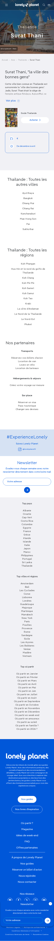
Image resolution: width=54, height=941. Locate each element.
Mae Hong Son (28, 219)
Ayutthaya (28, 193)
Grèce (27, 535)
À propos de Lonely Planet (27, 857)
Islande (27, 542)
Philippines (27, 555)
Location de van (27, 361)
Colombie (27, 524)
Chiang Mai (28, 203)
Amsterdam (27, 584)
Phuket (28, 324)
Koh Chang (28, 278)
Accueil (5, 60)
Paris (27, 622)
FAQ (27, 841)
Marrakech (27, 615)
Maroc (27, 552)
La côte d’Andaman (28, 309)
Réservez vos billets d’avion (27, 358)
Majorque (27, 608)
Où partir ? (27, 823)
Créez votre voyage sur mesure (27, 385)
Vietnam (27, 656)
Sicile (27, 639)
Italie (27, 545)
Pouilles (27, 625)
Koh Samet (28, 288)
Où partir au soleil (27, 722)
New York (27, 618)
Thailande (27, 566)
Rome (27, 632)
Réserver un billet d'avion (27, 869)
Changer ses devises (27, 409)
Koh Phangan (28, 264)
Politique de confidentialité (34, 927)
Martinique (27, 611)
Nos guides (27, 799)
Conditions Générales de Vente (17, 934)
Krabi (28, 304)
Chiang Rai (28, 209)
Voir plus (11, 101)
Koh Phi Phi (28, 283)
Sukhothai (28, 229)
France (27, 531)
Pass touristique (27, 406)
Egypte (27, 528)
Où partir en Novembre (27, 708)
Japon (27, 549)
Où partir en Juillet (27, 694)
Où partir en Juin (27, 691)
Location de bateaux (27, 368)
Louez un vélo (27, 365)
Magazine (27, 829)
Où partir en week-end (27, 715)
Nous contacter (27, 882)
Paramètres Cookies (41, 934)
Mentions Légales (13, 927)
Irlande (27, 538)
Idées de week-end (27, 835)
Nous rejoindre (27, 876)
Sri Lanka (27, 562)
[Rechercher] (44, 5)
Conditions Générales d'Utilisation (26, 931)
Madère (27, 653)
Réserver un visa (27, 402)
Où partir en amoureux (27, 719)
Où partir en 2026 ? (27, 729)
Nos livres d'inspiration (27, 809)
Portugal (27, 559)
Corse (27, 594)
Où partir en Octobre (27, 705)
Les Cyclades (27, 590)
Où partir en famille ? (27, 726)
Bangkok (28, 198)
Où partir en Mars (27, 681)
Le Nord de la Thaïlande (28, 314)
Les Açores (27, 642)
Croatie (27, 514)
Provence (27, 628)
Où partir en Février (27, 677)
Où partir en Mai (27, 688)
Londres (27, 601)
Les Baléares (27, 646)
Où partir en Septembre (27, 701)
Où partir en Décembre (27, 712)
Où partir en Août (27, 698)
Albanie (27, 511)
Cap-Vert (27, 517)
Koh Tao (28, 298)
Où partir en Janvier (27, 674)
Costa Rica (27, 521)
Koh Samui (28, 293)
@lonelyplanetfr (29, 449)
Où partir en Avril (27, 684)
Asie (13, 60)
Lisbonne (27, 597)
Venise (27, 649)
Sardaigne (27, 635)
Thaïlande (27, 27)
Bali (27, 587)
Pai (28, 224)
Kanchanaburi (28, 214)
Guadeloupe (27, 604)
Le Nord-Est (28, 319)
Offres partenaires (27, 847)
